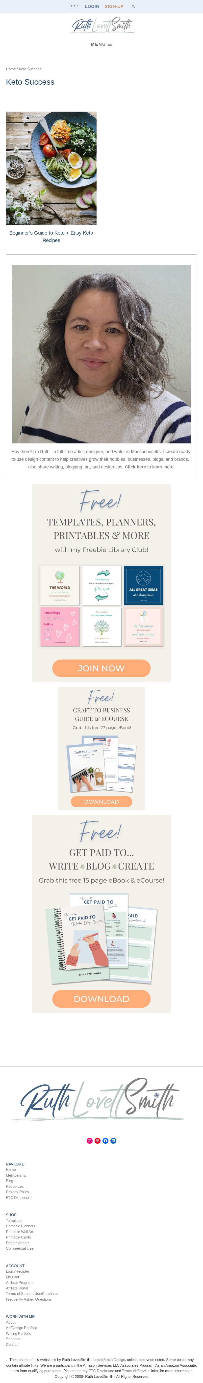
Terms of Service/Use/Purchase (32, 1293)
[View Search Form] (133, 6)
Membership (16, 1175)
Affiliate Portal (17, 1288)
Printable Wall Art (19, 1232)
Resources (15, 1186)
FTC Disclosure (18, 1197)
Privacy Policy (17, 1192)
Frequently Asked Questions (29, 1299)
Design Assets (17, 1243)
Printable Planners (20, 1226)
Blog (9, 1181)
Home (11, 1169)
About (10, 1322)
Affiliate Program (19, 1282)
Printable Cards (18, 1237)
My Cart (12, 1277)
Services (13, 1339)
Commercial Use (19, 1248)
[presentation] (51, 168)
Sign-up (114, 6)
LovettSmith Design (109, 1360)
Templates (14, 1220)
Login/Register (17, 1271)
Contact (12, 1344)
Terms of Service (136, 1371)
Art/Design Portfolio (21, 1328)
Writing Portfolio (18, 1333)
